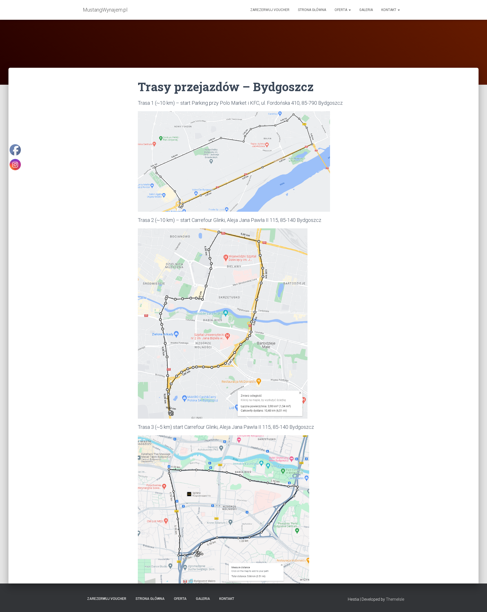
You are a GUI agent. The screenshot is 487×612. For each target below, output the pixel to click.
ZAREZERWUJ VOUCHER (269, 10)
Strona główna (312, 10)
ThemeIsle (395, 599)
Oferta (341, 10)
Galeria (366, 10)
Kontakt (389, 10)
